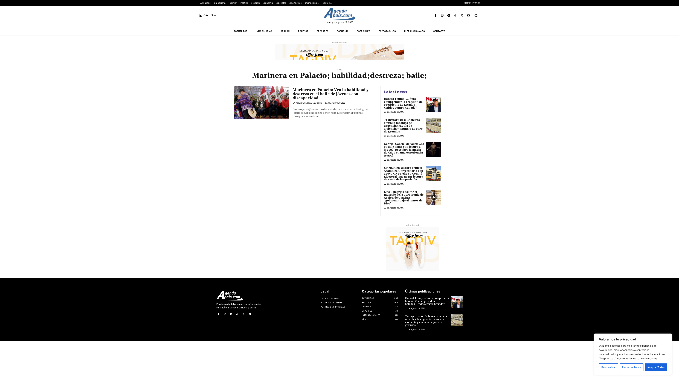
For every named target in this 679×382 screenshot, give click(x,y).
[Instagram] (442, 15)
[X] (462, 15)
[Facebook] (435, 15)
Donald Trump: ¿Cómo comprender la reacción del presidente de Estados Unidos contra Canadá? (403, 103)
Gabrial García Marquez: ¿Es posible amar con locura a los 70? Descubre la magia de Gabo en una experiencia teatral (404, 149)
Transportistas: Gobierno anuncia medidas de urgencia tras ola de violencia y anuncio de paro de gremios (403, 125)
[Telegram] (448, 15)
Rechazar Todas (631, 367)
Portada (239, 118)
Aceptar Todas (656, 367)
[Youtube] (468, 15)
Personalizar (608, 367)
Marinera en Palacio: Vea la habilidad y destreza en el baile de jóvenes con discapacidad (330, 94)
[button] (476, 15)
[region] (633, 354)
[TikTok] (455, 15)
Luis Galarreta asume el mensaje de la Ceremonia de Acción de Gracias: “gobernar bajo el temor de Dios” (403, 197)
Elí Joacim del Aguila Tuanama (307, 102)
